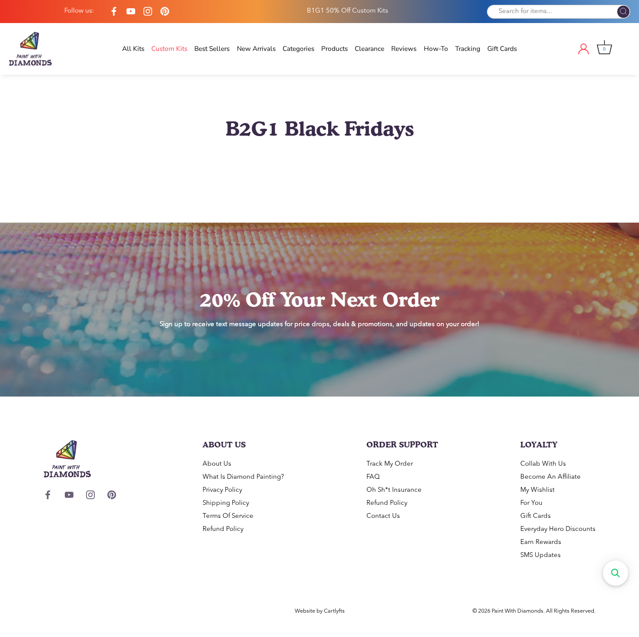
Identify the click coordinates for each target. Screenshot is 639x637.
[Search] (623, 12)
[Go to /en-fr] (39, 49)
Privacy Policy (222, 490)
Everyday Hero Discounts (558, 529)
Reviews (403, 48)
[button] (615, 573)
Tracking (467, 48)
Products (334, 48)
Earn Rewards (540, 542)
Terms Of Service (228, 516)
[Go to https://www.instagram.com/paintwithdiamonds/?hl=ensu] (147, 12)
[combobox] (558, 12)
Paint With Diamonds (517, 611)
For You (531, 503)
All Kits (133, 48)
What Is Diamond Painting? (243, 477)
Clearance (369, 48)
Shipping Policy (226, 503)
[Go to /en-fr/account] (591, 48)
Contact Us (383, 516)
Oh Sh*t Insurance (394, 490)
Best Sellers (212, 48)
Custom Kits (169, 48)
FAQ (373, 477)
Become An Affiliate (550, 477)
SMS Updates (540, 555)
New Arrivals (256, 48)
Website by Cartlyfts (320, 611)
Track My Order (389, 464)
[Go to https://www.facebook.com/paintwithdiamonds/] (114, 12)
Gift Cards (502, 48)
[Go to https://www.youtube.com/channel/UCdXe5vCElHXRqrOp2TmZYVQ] (130, 12)
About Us (217, 464)
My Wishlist (537, 490)
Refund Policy (223, 529)
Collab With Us (543, 464)
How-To (436, 48)
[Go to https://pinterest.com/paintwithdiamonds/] (164, 12)
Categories (298, 48)
